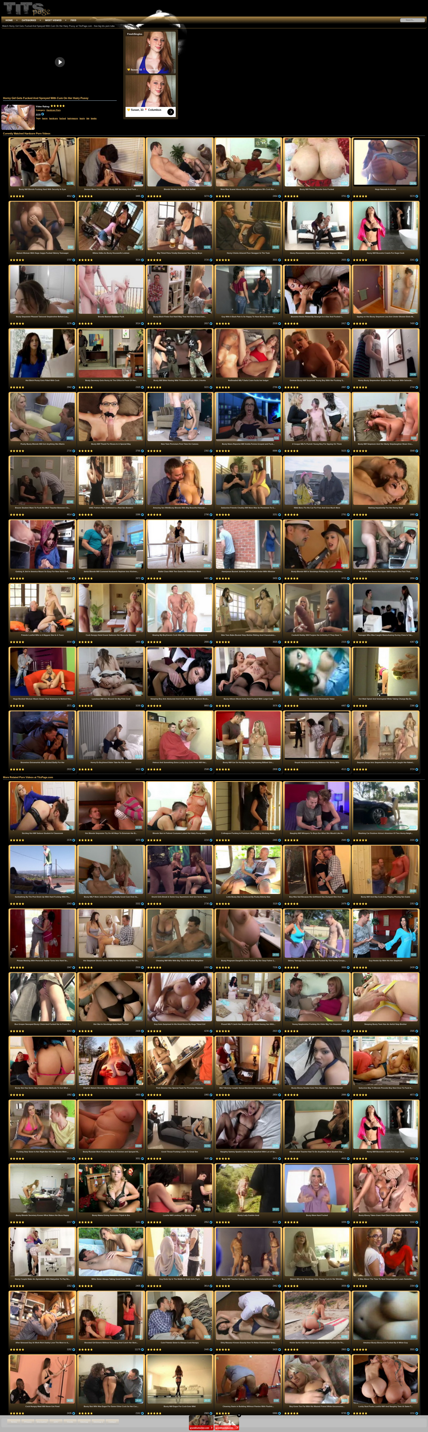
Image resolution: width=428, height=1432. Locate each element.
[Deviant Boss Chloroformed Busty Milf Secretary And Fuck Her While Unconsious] (111, 138)
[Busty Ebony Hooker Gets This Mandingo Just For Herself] (317, 1037)
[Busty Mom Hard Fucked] (317, 1164)
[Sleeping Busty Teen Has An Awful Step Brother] (385, 973)
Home (9, 20)
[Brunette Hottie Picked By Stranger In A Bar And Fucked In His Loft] (317, 266)
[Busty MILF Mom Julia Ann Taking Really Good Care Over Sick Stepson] (111, 846)
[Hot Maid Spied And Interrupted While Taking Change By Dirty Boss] (385, 648)
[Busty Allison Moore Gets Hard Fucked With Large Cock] (248, 648)
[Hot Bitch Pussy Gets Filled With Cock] (43, 329)
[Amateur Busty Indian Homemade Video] (317, 648)
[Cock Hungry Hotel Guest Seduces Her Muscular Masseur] (111, 584)
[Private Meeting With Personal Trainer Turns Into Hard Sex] (43, 910)
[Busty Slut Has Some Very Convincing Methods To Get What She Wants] (43, 1037)
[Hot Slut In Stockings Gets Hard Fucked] (111, 973)
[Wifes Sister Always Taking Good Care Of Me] (111, 1228)
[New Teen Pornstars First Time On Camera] (180, 393)
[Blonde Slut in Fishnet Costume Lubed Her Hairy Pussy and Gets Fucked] (180, 782)
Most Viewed (53, 20)
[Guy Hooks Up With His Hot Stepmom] (385, 910)
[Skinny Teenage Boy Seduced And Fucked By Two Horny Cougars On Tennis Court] (317, 910)
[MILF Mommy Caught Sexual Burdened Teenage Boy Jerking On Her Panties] (248, 1037)
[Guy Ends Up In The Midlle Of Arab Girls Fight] (180, 1228)
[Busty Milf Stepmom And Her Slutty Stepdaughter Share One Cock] (385, 393)
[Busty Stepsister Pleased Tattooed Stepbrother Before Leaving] (43, 266)
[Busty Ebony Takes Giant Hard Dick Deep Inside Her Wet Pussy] (385, 1164)
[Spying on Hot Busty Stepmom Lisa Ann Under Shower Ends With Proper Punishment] (385, 266)
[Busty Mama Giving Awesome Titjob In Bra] (111, 1164)
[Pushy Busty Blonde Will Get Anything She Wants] (43, 393)
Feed (73, 20)
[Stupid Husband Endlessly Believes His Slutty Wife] (317, 712)
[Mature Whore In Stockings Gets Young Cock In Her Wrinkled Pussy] (317, 1228)
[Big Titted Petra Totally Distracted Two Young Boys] (180, 202)
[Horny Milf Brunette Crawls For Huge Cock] (385, 202)
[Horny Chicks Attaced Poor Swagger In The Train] (248, 202)
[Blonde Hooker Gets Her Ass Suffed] (180, 138)
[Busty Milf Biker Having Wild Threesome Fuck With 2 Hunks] (180, 329)
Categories (29, 20)
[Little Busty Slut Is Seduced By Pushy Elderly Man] (248, 846)
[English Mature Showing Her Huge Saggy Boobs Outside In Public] (111, 1037)
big (87, 118)
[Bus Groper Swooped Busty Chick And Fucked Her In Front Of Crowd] (43, 973)
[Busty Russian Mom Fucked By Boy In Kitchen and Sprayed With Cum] (111, 1101)
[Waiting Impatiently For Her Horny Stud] (385, 457)
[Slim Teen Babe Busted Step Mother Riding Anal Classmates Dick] (248, 584)
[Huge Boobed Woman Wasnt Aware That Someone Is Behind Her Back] (43, 648)
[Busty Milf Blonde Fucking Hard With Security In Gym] (43, 138)
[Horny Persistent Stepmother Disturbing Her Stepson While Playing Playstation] (317, 202)
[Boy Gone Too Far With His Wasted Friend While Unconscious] (317, 1355)
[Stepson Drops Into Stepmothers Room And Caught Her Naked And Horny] (385, 712)
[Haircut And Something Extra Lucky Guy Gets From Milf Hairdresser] (180, 712)
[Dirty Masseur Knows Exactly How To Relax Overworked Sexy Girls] (248, 1292)
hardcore (53, 118)
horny (45, 118)
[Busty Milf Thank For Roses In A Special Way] (111, 393)
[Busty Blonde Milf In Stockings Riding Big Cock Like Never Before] (317, 520)
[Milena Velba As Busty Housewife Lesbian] (111, 202)
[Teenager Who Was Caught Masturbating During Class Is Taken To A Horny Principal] (385, 584)
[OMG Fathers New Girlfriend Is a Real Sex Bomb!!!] (111, 457)
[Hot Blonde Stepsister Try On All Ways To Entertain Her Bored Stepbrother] (111, 782)
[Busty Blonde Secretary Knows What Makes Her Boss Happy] (43, 1164)
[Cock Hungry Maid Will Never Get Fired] (43, 1355)
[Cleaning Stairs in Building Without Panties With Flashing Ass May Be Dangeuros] (248, 1355)
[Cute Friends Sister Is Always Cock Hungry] (180, 1292)
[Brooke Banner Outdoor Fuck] (111, 266)
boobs (94, 118)
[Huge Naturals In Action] (385, 138)
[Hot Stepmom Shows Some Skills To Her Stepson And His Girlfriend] (111, 910)
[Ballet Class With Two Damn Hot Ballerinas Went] (180, 520)
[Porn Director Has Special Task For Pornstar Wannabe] (180, 1037)
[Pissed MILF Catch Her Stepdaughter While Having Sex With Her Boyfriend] (248, 973)
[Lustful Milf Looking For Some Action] (180, 1164)
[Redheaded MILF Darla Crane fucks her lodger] (248, 329)
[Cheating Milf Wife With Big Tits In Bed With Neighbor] (180, 910)
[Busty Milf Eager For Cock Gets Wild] (180, 1355)
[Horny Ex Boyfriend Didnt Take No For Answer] (111, 712)
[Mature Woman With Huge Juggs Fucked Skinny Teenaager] (43, 202)
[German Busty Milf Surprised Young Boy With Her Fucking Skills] (317, 329)
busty (82, 118)
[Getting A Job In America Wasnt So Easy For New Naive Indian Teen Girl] (43, 520)
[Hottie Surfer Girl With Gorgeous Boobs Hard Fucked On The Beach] (317, 1292)
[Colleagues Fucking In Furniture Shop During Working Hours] (248, 782)
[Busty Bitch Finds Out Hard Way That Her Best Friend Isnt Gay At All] (180, 266)
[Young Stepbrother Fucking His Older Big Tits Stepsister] (317, 973)
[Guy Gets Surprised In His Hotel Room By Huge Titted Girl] (180, 973)
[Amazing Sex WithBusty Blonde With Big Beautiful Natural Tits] (180, 457)
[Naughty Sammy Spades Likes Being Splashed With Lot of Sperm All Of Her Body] (248, 1101)
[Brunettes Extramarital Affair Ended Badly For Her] (43, 712)
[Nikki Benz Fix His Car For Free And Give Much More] (317, 457)
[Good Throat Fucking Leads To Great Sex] (180, 1101)
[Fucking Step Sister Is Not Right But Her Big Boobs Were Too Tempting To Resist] (43, 1101)
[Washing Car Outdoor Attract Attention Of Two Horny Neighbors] (385, 782)
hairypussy (72, 118)
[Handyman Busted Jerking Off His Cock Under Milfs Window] (248, 520)
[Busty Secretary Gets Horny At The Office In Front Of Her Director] (111, 329)
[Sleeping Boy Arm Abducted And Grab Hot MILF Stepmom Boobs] (180, 648)
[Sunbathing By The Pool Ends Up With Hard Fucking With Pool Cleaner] (43, 846)
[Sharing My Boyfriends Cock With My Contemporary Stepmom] (180, 584)
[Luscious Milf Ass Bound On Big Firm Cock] (111, 648)
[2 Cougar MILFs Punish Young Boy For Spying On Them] (317, 393)
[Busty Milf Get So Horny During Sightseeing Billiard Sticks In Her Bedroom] (248, 712)
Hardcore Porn (53, 110)
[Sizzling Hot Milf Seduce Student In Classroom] (43, 782)
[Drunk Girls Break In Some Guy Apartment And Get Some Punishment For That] (180, 846)
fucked (62, 118)
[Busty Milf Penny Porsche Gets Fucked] (317, 138)
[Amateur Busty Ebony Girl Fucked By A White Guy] (385, 1292)
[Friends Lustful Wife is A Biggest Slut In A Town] (43, 584)
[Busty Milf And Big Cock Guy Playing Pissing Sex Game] (385, 846)
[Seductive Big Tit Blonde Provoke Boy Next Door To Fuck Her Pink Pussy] (385, 1037)
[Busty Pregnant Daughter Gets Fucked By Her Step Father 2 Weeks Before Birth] (248, 910)
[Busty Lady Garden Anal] (248, 1164)
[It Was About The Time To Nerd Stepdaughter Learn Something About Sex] (385, 1228)
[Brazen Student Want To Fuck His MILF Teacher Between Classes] (43, 457)
